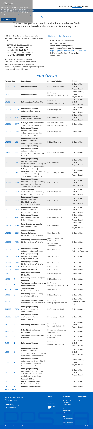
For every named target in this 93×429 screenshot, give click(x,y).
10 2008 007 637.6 (12, 132)
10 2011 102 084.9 (12, 183)
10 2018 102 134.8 (12, 270)
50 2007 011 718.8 (12, 309)
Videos (50, 401)
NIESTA (65, 416)
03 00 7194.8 (10, 331)
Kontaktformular (12, 400)
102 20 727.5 (10, 274)
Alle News (51, 399)
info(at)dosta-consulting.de (15, 397)
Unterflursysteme (68, 401)
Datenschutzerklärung (24, 15)
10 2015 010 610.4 (12, 256)
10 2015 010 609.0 (12, 250)
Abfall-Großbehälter (67, 409)
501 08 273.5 (10, 301)
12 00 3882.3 (10, 352)
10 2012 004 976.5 (12, 210)
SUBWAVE (66, 403)
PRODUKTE (66, 397)
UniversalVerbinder (68, 422)
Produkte (67, 6)
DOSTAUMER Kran (69, 405)
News (61, 6)
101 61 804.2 (10, 86)
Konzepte (80, 403)
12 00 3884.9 (10, 372)
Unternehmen (77, 6)
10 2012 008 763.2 (12, 217)
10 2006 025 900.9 (12, 110)
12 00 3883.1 (10, 362)
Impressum (8, 426)
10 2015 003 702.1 (12, 242)
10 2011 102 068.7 (12, 173)
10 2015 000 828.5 (12, 233)
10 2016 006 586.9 (12, 267)
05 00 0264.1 (10, 343)
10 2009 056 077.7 (12, 152)
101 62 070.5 (10, 102)
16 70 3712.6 (10, 381)
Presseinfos (51, 403)
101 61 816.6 (10, 94)
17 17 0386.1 (10, 387)
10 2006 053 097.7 (12, 124)
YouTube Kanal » (52, 408)
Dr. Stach (80, 401)
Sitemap (24, 426)
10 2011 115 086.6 (12, 201)
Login (86, 426)
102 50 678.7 (10, 284)
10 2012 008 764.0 (12, 225)
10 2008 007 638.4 (12, 142)
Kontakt (86, 6)
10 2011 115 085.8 (12, 192)
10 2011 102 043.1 (12, 162)
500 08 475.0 (10, 295)
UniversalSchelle (68, 418)
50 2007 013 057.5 (12, 317)
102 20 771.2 (10, 279)
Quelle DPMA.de (11, 389)
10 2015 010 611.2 (12, 263)
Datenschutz (17, 426)
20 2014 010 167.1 (12, 290)
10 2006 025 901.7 (12, 117)
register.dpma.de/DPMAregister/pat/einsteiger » (68, 51)
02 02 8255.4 (10, 325)
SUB (65, 412)
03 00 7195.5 (10, 336)
